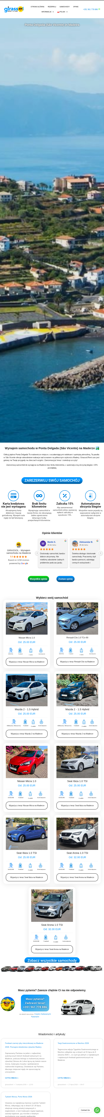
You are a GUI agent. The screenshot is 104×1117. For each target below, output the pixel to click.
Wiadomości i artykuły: (52, 1034)
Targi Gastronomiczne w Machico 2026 (73, 1043)
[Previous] (37, 553)
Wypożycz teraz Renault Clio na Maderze (77, 662)
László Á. (83, 542)
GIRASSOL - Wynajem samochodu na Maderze (18, 551)
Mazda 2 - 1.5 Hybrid (27, 709)
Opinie (75, 7)
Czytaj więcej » (11, 1078)
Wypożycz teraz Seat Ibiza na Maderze (77, 805)
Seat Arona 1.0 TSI (77, 853)
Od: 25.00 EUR (26, 642)
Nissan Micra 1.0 (27, 638)
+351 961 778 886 (90, 9)
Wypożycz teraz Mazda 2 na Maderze (26, 734)
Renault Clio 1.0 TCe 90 (77, 638)
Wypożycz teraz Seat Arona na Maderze (77, 877)
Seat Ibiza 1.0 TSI (77, 781)
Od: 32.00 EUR (77, 857)
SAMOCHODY (65, 7)
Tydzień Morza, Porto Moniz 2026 (18, 1097)
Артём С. (52, 542)
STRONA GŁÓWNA (37, 7)
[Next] (100, 553)
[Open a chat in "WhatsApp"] (99, 9)
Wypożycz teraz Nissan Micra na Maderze (26, 662)
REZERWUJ (52, 7)
